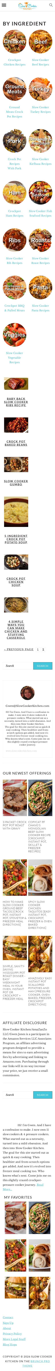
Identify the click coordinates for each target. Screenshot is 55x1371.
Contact (8, 1317)
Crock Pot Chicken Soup (16, 582)
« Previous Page (19, 649)
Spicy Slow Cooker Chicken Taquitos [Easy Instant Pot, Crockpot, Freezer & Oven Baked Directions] (40, 914)
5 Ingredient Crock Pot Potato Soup (16, 539)
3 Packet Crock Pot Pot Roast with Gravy (15, 825)
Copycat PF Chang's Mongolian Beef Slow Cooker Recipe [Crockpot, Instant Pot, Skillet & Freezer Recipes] (39, 836)
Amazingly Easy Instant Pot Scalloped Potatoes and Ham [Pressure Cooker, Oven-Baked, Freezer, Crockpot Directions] (40, 991)
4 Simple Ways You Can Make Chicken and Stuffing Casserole (16, 629)
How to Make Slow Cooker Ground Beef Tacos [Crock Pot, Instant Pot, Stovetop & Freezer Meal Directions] (15, 913)
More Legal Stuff (14, 1339)
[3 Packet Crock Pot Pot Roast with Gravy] (15, 815)
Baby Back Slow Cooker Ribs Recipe (16, 402)
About (7, 1328)
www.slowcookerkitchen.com (21, 751)
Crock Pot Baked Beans (16, 443)
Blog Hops (10, 1344)
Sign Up (8, 1323)
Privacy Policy (12, 1333)
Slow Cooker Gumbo (16, 482)
